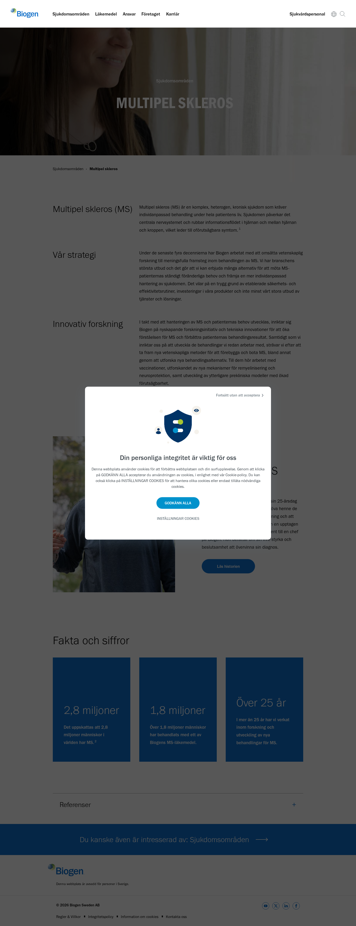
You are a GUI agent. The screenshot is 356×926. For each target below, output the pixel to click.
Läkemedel (106, 14)
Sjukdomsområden (71, 14)
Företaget (150, 14)
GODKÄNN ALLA (178, 503)
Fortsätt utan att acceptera (238, 395)
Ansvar (129, 14)
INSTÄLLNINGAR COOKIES (178, 518)
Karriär (172, 14)
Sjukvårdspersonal (307, 14)
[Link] (334, 14)
